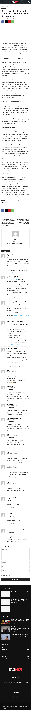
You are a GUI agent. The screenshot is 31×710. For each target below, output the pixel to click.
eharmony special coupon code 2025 (16, 301)
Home (2, 6)
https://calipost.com (15, 241)
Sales (24, 200)
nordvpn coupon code (12, 276)
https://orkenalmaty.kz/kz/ (14, 482)
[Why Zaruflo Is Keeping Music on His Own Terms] (5, 594)
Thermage (9, 386)
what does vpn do (11, 348)
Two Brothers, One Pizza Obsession (19, 607)
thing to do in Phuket (12, 497)
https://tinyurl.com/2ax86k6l (13, 344)
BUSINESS (7, 6)
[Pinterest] (9, 21)
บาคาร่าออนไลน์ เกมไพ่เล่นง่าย (14, 418)
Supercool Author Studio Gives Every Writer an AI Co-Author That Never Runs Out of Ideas (20, 601)
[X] (6, 21)
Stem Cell (9, 513)
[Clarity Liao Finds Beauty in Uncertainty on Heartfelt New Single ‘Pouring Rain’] (5, 637)
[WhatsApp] (12, 21)
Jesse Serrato (18, 200)
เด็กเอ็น (8, 434)
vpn (7, 370)
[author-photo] (15, 237)
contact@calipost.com (12, 687)
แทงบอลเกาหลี (10, 466)
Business (7, 200)
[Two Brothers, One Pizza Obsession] (5, 609)
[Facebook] (2, 21)
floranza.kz (9, 404)
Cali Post (12, 200)
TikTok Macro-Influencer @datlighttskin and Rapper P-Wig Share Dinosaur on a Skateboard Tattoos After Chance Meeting (8, 222)
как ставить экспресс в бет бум (15, 529)
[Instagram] (17, 697)
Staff (4, 18)
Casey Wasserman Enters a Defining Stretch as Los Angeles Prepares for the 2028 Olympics (20, 628)
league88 (9, 452)
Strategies (4, 202)
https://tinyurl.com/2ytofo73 (14, 321)
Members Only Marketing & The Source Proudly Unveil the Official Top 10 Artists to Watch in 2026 (20, 620)
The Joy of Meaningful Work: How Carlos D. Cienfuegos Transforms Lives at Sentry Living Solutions (23, 221)
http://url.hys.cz (11, 254)
